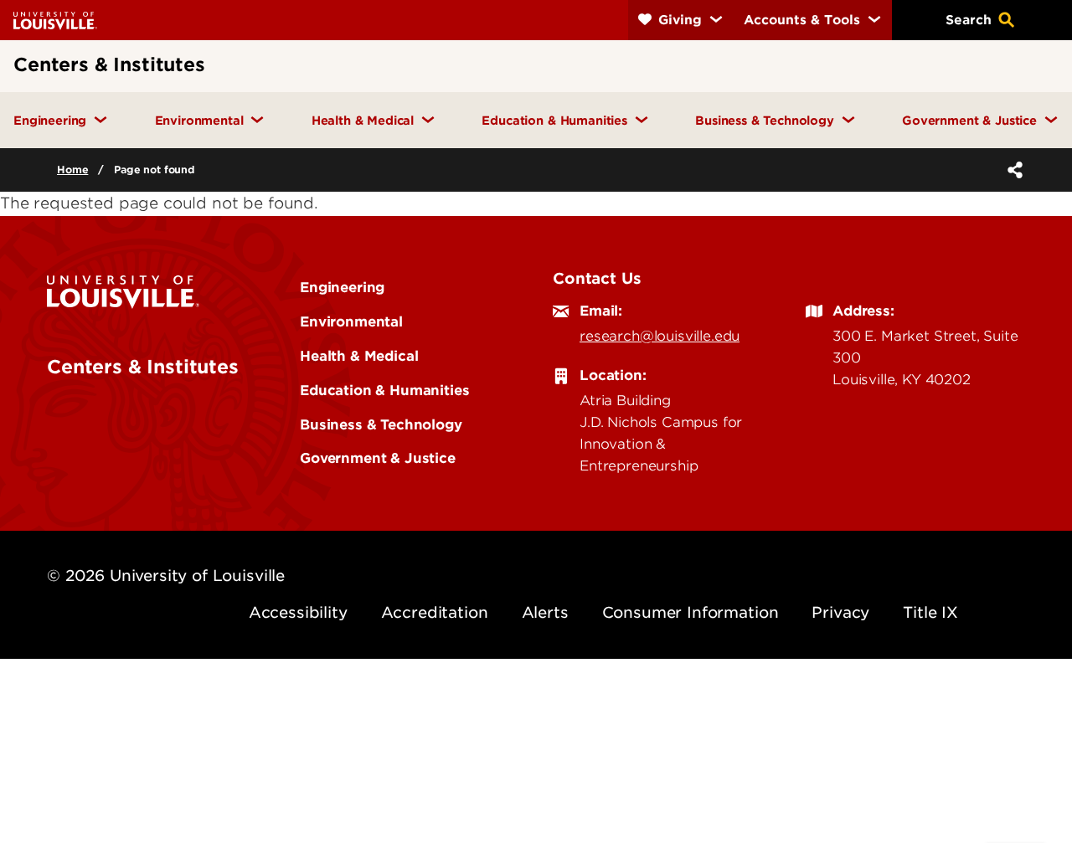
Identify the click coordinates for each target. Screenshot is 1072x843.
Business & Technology (381, 424)
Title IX (930, 612)
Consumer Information (690, 612)
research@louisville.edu (660, 335)
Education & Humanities (384, 390)
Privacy (840, 612)
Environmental (351, 321)
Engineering (342, 287)
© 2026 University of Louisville (166, 575)
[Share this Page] (1011, 170)
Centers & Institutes (143, 367)
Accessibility (298, 612)
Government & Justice (378, 458)
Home (72, 169)
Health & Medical (359, 355)
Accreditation (434, 612)
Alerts (545, 612)
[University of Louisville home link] (55, 19)
